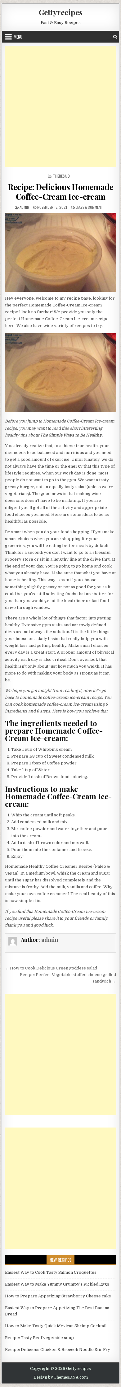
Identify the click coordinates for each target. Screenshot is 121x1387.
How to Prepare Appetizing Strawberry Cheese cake (58, 1296)
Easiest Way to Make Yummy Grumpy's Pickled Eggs (57, 1284)
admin (24, 207)
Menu (18, 37)
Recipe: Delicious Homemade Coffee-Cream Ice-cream (60, 191)
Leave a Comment (89, 207)
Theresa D (61, 176)
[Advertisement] (60, 106)
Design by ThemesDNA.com (61, 1377)
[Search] (115, 37)
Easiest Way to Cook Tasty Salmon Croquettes (50, 1272)
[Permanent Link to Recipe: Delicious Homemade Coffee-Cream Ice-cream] (60, 252)
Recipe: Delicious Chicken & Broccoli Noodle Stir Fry (57, 1349)
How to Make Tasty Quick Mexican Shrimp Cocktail (55, 1326)
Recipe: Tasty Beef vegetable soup (39, 1337)
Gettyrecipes (61, 12)
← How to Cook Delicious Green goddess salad (51, 968)
